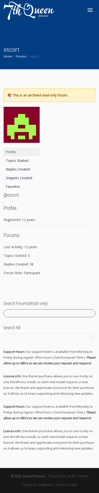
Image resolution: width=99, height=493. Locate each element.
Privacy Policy (66, 484)
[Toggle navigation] (90, 10)
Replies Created (18, 169)
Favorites (13, 186)
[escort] (22, 127)
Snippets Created (19, 178)
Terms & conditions (37, 484)
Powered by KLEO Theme (68, 476)
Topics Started (17, 160)
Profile (11, 152)
